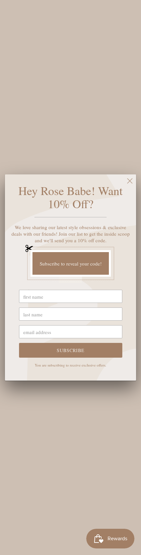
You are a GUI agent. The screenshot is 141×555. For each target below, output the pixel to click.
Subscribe (71, 350)
